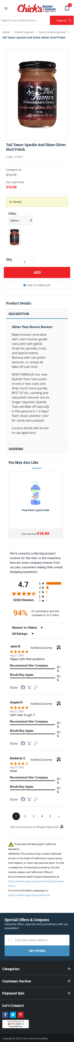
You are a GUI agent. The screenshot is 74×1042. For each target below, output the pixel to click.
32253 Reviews (25, 600)
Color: (12, 213)
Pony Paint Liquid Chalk (35, 510)
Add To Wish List (39, 285)
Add (37, 272)
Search (65, 20)
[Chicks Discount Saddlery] (36, 8)
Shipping (16, 449)
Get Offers (37, 951)
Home (6, 32)
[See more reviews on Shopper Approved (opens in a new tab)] (36, 687)
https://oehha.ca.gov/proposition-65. (29, 895)
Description (19, 314)
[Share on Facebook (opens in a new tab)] (23, 688)
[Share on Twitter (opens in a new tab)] (29, 687)
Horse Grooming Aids (52, 32)
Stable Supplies (24, 32)
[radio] (51, 583)
